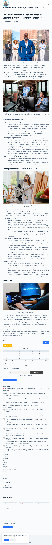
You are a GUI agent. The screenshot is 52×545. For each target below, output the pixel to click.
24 (19, 360)
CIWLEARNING (7, 345)
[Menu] (48, 4)
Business (8, 438)
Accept (6, 540)
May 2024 (5, 456)
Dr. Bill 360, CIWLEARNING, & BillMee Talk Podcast (23, 8)
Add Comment (7, 508)
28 (46, 360)
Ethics (4, 471)
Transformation (33, 22)
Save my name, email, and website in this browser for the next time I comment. (21, 520)
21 (46, 358)
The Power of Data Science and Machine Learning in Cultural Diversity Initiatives (23, 402)
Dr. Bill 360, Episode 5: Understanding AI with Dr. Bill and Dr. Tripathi (20, 405)
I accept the (9, 523)
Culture (6, 22)
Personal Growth (18, 22)
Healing (4, 476)
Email (21, 503)
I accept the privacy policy (26, 375)
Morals (4, 480)
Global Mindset (6, 475)
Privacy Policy (12, 523)
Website (38, 503)
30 (12, 363)
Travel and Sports (7, 487)
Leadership (5, 478)
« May (25, 365)
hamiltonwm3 (9, 409)
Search (46, 342)
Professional (25, 22)
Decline (13, 540)
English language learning (9, 469)
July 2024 (5, 455)
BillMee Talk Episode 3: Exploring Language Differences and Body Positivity (22, 398)
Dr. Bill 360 (10, 22)
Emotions (5, 468)
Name (5, 503)
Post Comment (7, 527)
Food (4, 473)
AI (3, 460)
